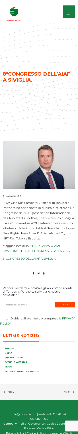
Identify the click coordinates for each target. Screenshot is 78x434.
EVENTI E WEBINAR (16, 362)
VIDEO (8, 366)
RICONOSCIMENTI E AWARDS (22, 371)
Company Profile (14, 423)
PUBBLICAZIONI (14, 357)
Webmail (44, 414)
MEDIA (8, 353)
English (40, 14)
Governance (36, 423)
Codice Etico (45, 428)
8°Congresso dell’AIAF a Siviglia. (29, 258)
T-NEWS (9, 348)
